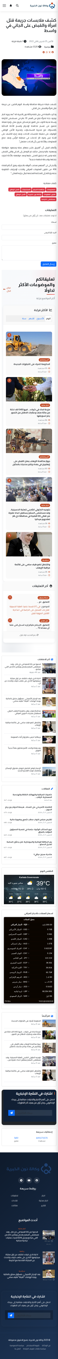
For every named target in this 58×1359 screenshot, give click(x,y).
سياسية (47, 46)
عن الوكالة (46, 1345)
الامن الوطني (14, 189)
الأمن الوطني (21, 194)
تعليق (54, 243)
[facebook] (37, 1180)
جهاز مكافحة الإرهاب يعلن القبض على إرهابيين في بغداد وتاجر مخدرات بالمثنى (31, 462)
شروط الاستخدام (33, 1345)
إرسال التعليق (48, 264)
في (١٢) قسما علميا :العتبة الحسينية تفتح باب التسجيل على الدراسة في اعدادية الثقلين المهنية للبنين (29, 609)
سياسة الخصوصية (17, 1345)
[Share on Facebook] (53, 52)
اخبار (43, 1195)
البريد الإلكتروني (50, 232)
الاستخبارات (26, 189)
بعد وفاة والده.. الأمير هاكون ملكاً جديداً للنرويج (24, 749)
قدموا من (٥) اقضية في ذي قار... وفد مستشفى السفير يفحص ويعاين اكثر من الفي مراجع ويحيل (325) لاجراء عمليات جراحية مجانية (22, 1236)
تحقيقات (14, 1195)
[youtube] (29, 1180)
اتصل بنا (17, 1348)
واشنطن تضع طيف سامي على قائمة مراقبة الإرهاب (32, 566)
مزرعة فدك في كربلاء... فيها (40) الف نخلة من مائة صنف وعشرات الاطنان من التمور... (22, 1032)
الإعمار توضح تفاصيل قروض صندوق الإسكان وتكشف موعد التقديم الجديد (23, 769)
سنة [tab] (24, 318)
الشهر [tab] (31, 318)
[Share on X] (49, 52)
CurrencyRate (48, 1005)
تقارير (43, 1205)
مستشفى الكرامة (48, 199)
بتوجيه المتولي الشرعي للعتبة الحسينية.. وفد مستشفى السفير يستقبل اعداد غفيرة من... (23, 1058)
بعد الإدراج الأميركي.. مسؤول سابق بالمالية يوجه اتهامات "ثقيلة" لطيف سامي (23, 699)
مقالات (14, 1205)
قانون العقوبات (49, 194)
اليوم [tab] (48, 318)
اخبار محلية (43, 1200)
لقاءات (14, 1200)
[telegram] (21, 1180)
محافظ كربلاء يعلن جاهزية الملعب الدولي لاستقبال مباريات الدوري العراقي (24, 712)
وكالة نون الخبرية (34, 194)
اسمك (53, 222)
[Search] (17, 5)
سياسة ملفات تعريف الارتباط (34, 1348)
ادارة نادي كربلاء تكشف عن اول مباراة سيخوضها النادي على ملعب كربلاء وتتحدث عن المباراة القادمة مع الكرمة (22, 1257)
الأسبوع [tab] (40, 318)
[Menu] (4, 5)
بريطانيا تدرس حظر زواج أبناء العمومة (26, 737)
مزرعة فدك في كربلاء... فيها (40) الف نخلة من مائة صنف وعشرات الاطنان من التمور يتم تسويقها (30, 412)
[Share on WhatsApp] (47, 52)
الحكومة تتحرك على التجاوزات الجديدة (32, 364)
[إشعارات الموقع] (10, 5)
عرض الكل (8, 289)
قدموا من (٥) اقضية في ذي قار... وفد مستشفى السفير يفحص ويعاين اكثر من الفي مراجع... (23, 666)
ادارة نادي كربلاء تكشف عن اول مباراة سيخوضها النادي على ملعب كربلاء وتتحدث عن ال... (22, 681)
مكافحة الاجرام (38, 189)
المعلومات (51, 189)
